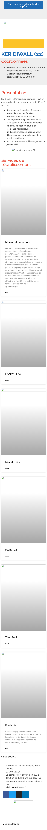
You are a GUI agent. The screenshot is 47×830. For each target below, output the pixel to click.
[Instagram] (30, 15)
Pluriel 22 (11, 549)
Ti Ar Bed (11, 637)
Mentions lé (8, 824)
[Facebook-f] (17, 15)
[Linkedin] (23, 15)
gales (16, 824)
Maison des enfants (17, 242)
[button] (23, 43)
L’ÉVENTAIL (12, 461)
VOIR (7, 293)
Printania (10, 725)
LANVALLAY (13, 374)
